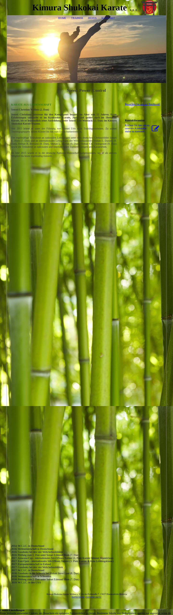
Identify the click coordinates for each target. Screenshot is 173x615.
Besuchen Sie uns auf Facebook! (142, 104)
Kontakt (108, 18)
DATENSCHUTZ (93, 597)
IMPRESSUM (78, 597)
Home (62, 18)
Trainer (77, 18)
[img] (153, 7)
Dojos (92, 18)
